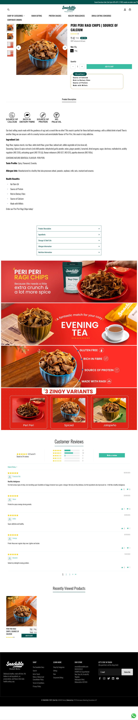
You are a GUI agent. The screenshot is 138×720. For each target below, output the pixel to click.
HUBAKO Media (62, 700)
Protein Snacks (55, 15)
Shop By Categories (15, 15)
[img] (13, 473)
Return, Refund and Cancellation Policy (38, 678)
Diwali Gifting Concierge (101, 15)
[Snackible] (69, 9)
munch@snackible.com (81, 666)
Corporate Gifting (58, 677)
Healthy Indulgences (76, 15)
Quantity (73, 61)
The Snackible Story (38, 667)
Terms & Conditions (38, 683)
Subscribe (127, 672)
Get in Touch (36, 674)
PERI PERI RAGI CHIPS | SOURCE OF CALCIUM (12, 631)
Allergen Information (45, 246)
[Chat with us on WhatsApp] (133, 716)
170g (75, 50)
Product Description (44, 228)
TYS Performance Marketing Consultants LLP (85, 700)
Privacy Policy (37, 686)
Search (35, 670)
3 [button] (69, 574)
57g (72, 50)
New (54, 674)
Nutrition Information (45, 252)
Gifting (55, 670)
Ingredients (41, 234)
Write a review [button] (112, 455)
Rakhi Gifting (36, 15)
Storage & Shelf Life (44, 240)
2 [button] (66, 574)
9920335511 (79, 669)
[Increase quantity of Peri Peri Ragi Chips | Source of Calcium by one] (82, 66)
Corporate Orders (14, 19)
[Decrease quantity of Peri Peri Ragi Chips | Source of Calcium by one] (73, 66)
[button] (74, 34)
